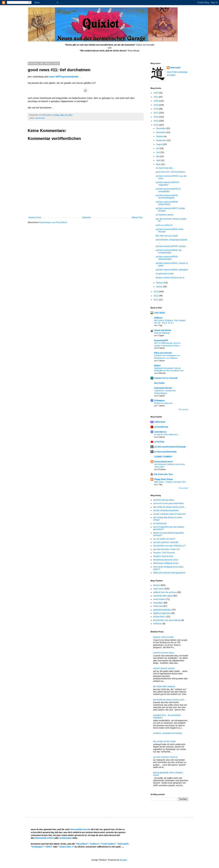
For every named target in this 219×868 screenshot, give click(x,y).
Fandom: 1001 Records (164, 553)
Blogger (123, 860)
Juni (158, 152)
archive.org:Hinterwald (165, 452)
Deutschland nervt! (163, 461)
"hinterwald (122, 844)
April (158, 160)
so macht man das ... (165, 168)
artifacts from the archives (165, 592)
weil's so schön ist (164, 225)
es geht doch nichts (165, 273)
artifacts (94, 844)
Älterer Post (137, 217)
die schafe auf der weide (164, 741)
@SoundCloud (161, 427)
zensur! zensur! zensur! (164, 668)
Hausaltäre (81, 844)
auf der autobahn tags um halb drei (169, 514)
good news (40, 118)
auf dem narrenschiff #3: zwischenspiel (167, 257)
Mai (158, 156)
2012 (156, 296)
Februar (160, 283)
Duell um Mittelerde (162, 333)
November (161, 132)
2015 (156, 121)
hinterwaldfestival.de (80, 829)
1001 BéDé (159, 313)
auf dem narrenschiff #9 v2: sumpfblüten (168, 190)
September (161, 140)
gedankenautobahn (162, 610)
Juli (158, 148)
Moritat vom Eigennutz (163, 403)
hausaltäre (158, 603)
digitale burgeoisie (161, 613)
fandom (156, 585)
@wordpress (160, 432)
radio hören (158, 589)
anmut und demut (162, 330)
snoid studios (159, 599)
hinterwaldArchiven (44, 838)
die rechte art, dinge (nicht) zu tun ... (169, 507)
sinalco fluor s (159, 616)
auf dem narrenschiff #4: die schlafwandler (169, 251)
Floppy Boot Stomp (163, 479)
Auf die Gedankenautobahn (166, 510)
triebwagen (37, 847)
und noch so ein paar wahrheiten (168, 503)
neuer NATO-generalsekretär (63, 76)
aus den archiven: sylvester (165, 542)
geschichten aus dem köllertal (167, 620)
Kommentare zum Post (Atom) (53, 222)
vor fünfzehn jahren (165, 215)
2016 (156, 117)
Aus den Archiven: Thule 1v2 (166, 549)
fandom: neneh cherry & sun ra (170, 277)
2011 (156, 299)
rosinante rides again (163, 596)
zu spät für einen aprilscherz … (167, 434)
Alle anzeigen (183, 409)
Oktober (160, 136)
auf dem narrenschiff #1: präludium (172, 269)
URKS (49, 847)
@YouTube (159, 442)
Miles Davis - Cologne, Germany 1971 (170, 482)
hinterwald (175, 67)
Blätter (157, 365)
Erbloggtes (159, 400)
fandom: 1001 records (163, 637)
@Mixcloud (159, 422)
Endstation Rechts (163, 388)
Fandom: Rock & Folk (163, 556)
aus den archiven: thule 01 (165, 757)
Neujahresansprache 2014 (165, 560)
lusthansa (157, 623)
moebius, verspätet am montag (167, 733)
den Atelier (159, 383)
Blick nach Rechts (163, 353)
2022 (156, 93)
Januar (159, 286)
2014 (156, 125)
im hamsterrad (159, 523)
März (158, 164)
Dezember (161, 128)
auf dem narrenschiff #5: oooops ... (172, 246)
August (159, 144)
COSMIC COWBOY (163, 456)
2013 (156, 291)
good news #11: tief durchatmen (170, 172)
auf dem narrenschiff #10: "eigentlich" (167, 183)
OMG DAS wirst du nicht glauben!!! (169, 573)
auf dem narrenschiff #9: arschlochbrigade (167, 196)
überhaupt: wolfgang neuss (165, 563)
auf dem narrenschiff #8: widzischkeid (167, 203)
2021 (156, 97)
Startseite (86, 217)
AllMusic (158, 318)
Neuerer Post (35, 217)
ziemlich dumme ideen (163, 500)
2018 (156, 109)
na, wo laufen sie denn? (164, 539)
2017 (156, 113)
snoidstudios (65, 838)
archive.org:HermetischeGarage (170, 447)
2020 (156, 101)
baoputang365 (161, 340)
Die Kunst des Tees (163, 474)
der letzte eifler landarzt (164, 686)
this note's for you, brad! (167, 236)
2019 (156, 105)
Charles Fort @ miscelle (166, 378)
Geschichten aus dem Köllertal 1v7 (169, 546)
